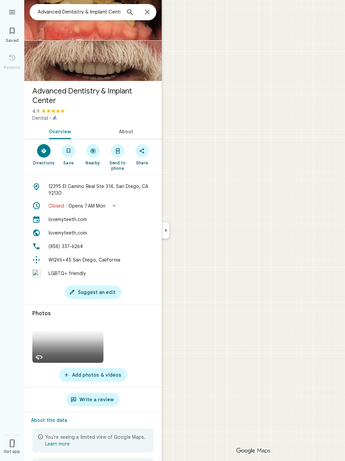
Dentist (40, 118)
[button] (93, 206)
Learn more (57, 444)
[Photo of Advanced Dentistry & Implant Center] (93, 40)
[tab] (59, 131)
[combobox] (79, 12)
